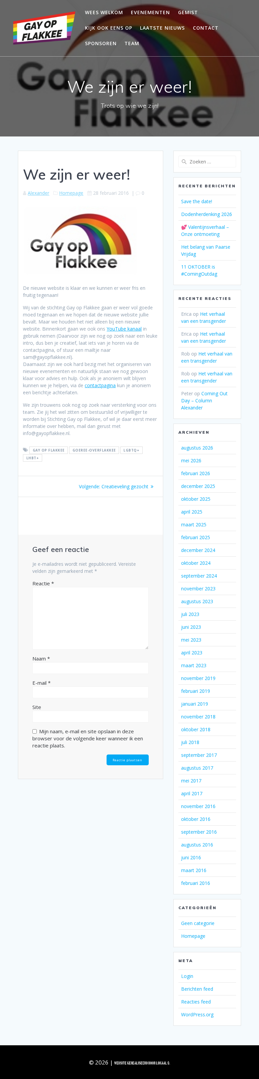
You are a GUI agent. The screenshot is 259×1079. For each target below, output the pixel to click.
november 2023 (198, 588)
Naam (41, 658)
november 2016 (198, 806)
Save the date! (196, 201)
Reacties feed (196, 1001)
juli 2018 (190, 742)
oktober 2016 (195, 819)
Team (131, 43)
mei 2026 (191, 460)
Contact (206, 28)
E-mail (41, 682)
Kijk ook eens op (108, 28)
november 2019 (198, 678)
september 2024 (199, 576)
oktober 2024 (195, 563)
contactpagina (100, 385)
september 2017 (199, 755)
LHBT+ (32, 458)
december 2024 (198, 550)
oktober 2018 (195, 729)
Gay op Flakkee (49, 450)
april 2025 (191, 511)
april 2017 (191, 793)
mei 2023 (191, 640)
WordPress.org (197, 1014)
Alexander (38, 193)
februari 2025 (195, 537)
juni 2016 (191, 857)
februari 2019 (195, 691)
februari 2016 (195, 883)
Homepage (71, 193)
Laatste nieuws (162, 28)
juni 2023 (191, 627)
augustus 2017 (197, 768)
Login (187, 976)
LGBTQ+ (131, 450)
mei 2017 (191, 780)
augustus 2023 (197, 601)
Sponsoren (101, 43)
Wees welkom (104, 12)
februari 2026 (195, 473)
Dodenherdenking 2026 (206, 214)
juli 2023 (190, 614)
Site (36, 707)
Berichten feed (197, 989)
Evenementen (150, 12)
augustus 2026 (197, 447)
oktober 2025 (195, 499)
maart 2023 (193, 665)
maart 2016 (193, 870)
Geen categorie (197, 923)
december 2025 (198, 486)
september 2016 (199, 832)
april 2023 (191, 652)
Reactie (43, 583)
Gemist (188, 12)
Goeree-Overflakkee (94, 450)
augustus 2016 (197, 844)
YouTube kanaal (124, 329)
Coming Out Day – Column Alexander (204, 400)
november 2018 (198, 716)
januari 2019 (194, 704)
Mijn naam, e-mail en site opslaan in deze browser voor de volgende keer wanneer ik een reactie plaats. (87, 738)
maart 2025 (193, 524)
